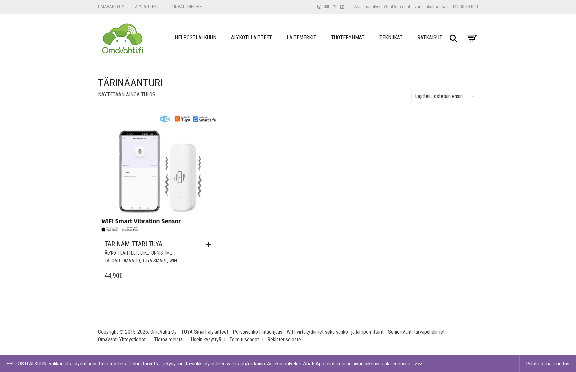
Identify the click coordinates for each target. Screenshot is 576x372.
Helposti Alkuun (195, 37)
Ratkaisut (429, 37)
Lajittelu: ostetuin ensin (439, 96)
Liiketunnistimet (157, 253)
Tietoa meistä (168, 339)
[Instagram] (319, 6)
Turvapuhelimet (187, 6)
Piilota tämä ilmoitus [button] (547, 363)
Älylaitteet (147, 6)
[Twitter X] (335, 6)
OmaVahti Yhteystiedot (122, 339)
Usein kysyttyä (206, 339)
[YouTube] (326, 6)
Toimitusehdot (244, 339)
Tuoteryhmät (348, 37)
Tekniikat (391, 37)
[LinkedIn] (342, 6)
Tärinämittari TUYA (133, 244)
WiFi (173, 260)
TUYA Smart (154, 260)
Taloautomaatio (122, 260)
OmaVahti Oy (111, 6)
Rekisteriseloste (284, 339)
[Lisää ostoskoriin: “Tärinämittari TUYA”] (210, 244)
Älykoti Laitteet (251, 37)
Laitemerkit (301, 37)
